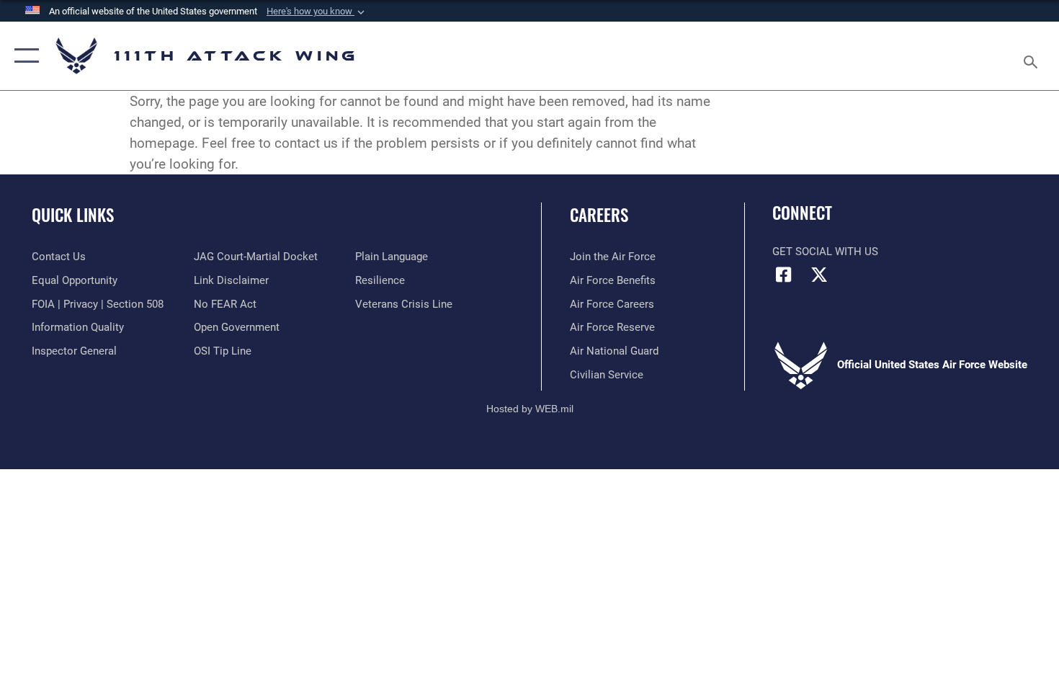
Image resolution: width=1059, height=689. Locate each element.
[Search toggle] (1032, 56)
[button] (317, 11)
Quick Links (73, 215)
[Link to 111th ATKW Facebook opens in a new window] (783, 274)
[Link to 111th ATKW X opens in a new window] (819, 274)
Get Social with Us (825, 251)
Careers (599, 215)
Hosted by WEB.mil (529, 408)
